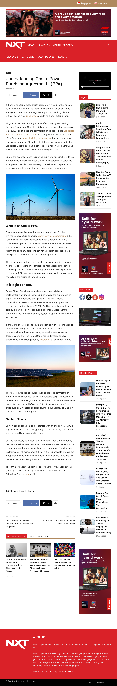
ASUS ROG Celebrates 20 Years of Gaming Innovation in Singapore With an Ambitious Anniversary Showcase (40, 565)
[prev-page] (7, 576)
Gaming (57, 556)
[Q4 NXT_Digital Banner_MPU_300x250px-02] (95, 361)
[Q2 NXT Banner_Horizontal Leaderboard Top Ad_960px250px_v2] (58, 36)
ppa (22, 491)
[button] (107, 44)
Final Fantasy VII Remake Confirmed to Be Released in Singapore (19, 523)
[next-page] (12, 576)
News (30, 45)
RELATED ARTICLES (16, 537)
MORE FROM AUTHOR (39, 537)
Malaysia (100, 682)
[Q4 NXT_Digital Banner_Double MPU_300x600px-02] (95, 277)
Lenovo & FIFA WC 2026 (20, 56)
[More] (55, 95)
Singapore (90, 682)
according (44, 339)
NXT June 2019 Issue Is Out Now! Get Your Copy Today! (59, 522)
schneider (30, 491)
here (27, 474)
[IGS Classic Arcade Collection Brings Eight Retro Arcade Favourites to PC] (64, 550)
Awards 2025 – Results (52, 56)
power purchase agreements (51, 236)
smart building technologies (37, 138)
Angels (43, 45)
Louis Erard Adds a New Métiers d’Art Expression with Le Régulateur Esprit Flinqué (16, 565)
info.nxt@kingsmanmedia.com (58, 671)
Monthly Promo (63, 45)
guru (16, 491)
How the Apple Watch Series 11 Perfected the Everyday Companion (103, 178)
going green (31, 116)
